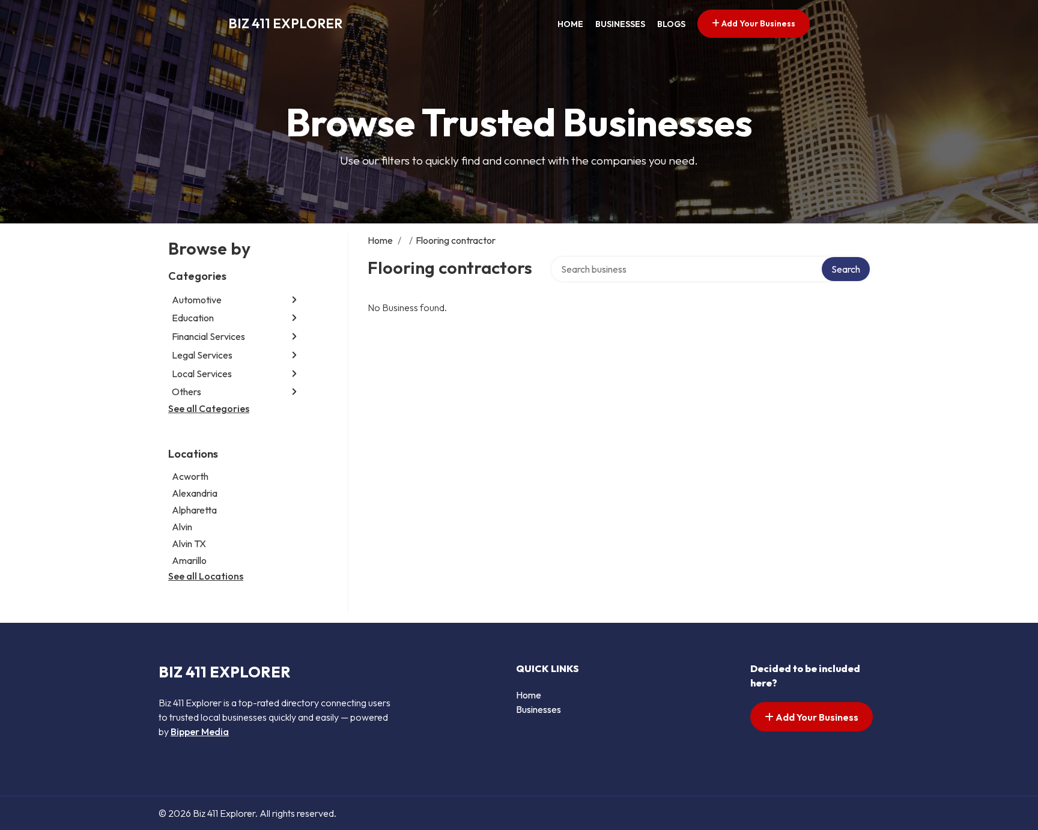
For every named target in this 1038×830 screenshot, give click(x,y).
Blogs (671, 24)
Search (845, 269)
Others (186, 392)
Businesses (620, 24)
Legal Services (202, 355)
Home (570, 24)
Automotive (197, 300)
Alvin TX (189, 544)
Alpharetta (194, 510)
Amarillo (189, 560)
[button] (294, 299)
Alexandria (194, 493)
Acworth (190, 476)
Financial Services (208, 336)
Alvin (182, 527)
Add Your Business (757, 23)
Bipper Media (200, 731)
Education (193, 318)
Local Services (202, 374)
